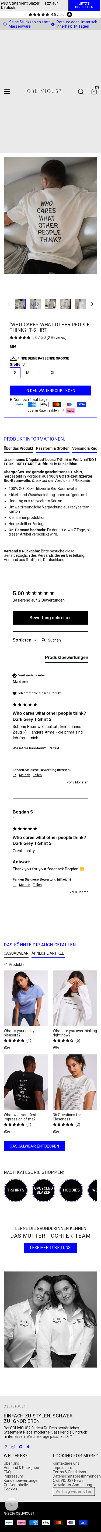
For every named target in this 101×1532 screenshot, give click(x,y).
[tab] (66, 659)
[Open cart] (94, 91)
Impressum (13, 1476)
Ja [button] (14, 775)
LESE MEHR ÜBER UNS (50, 1247)
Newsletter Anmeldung (72, 1485)
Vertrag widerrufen (73, 1491)
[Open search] (81, 91)
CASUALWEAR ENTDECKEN (34, 1146)
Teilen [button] (37, 775)
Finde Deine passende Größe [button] (43, 358)
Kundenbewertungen (22, 1480)
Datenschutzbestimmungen (77, 1476)
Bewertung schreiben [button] (51, 617)
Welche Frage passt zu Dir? (49, 1436)
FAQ (7, 1472)
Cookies (10, 1489)
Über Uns (11, 1463)
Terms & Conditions (69, 1472)
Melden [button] (24, 775)
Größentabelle (16, 1485)
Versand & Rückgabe (21, 1467)
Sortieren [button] (23, 640)
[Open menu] (7, 91)
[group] (50, 593)
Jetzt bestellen (84, 5)
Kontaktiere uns (66, 1463)
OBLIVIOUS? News (68, 1480)
